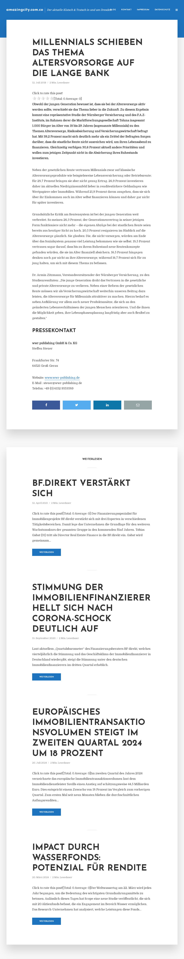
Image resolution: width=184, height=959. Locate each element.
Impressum (143, 10)
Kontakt (126, 10)
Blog (113, 10)
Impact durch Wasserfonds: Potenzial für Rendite (89, 858)
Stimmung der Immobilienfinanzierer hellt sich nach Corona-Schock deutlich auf (91, 609)
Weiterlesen (46, 552)
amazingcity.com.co (24, 10)
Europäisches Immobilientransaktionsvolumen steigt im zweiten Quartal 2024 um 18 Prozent (88, 733)
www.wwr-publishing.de (62, 377)
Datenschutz (162, 10)
